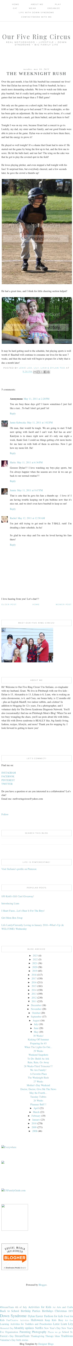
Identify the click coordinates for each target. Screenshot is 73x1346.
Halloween (37, 1320)
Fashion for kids (53, 1316)
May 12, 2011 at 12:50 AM (31, 518)
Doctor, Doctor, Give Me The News (38, 1089)
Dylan (31, 1316)
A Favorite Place (38, 1073)
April (36, 1108)
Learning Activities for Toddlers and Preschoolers (26, 1324)
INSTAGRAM (8, 772)
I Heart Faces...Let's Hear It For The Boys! (23, 910)
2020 (34, 967)
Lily (70, 1324)
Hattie (13, 462)
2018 (34, 974)
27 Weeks (38, 1081)
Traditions (67, 1336)
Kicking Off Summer (38, 1039)
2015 (34, 986)
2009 (34, 1127)
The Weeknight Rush (38, 1077)
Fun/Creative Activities (17, 1320)
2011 (34, 1001)
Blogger (42, 1284)
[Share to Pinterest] (48, 372)
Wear (32, 8)
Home (15, 4)
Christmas (61, 1311)
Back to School (9, 1311)
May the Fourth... (38, 1092)
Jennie (13, 490)
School (65, 1332)
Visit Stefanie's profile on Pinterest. (19, 869)
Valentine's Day (8, 1340)
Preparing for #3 (38, 1043)
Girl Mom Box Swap (12, 917)
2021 (34, 963)
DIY (71, 1311)
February (36, 1115)
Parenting (25, 1332)
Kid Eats (69, 1320)
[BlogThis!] (38, 372)
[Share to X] (41, 372)
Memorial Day (6, 1328)
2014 (34, 990)
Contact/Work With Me (36, 17)
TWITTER (7, 783)
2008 (34, 1131)
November (36, 1009)
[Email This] (35, 372)
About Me (37, 4)
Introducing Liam (10, 903)
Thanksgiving (37, 1336)
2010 (34, 1123)
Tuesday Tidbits (38, 1096)
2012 (34, 997)
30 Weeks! (38, 1035)
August (36, 1020)
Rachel (13, 518)
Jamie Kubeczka (18, 422)
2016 (34, 982)
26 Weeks (38, 1100)
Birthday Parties (31, 1311)
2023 (35, 955)
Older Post (8, 604)
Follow (5, 814)
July (36, 1024)
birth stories (22, 1340)
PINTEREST (8, 780)
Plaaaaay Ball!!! (38, 1104)
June (36, 1028)
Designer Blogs (46, 1343)
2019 (34, 970)
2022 (35, 959)
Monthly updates (24, 1328)
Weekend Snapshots (38, 1054)
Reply (13, 413)
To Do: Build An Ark (38, 1058)
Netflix (39, 1328)
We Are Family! (38, 1070)
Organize (53, 8)
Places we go (54, 1332)
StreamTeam (22, 1336)
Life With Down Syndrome (36, 12)
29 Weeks (38, 1051)
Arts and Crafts (65, 1307)
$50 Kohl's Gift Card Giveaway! (17, 896)
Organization (11, 1332)
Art (54, 1307)
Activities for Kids (39, 1307)
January (36, 1119)
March (36, 1112)
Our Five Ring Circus (36, 36)
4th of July (21, 1307)
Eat (15, 8)
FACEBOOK (7, 776)
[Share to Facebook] (45, 372)
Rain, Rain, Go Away (38, 1062)
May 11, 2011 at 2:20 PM (36, 398)
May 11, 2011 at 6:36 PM (30, 462)
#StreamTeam (7, 1307)
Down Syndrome (13, 1315)
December (36, 1005)
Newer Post (64, 604)
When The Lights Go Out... (38, 1047)
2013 (34, 993)
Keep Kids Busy (54, 1320)
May (36, 1031)
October (36, 1012)
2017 (34, 978)
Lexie (56, 1324)
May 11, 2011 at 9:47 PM (30, 490)
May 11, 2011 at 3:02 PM (40, 422)
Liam (64, 1324)
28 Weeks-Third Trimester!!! (38, 1066)
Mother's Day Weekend (38, 1085)
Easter (39, 1316)
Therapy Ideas (52, 1336)
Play (58, 4)
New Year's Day (52, 1328)
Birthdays (47, 1311)
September (36, 1016)
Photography (39, 1332)
